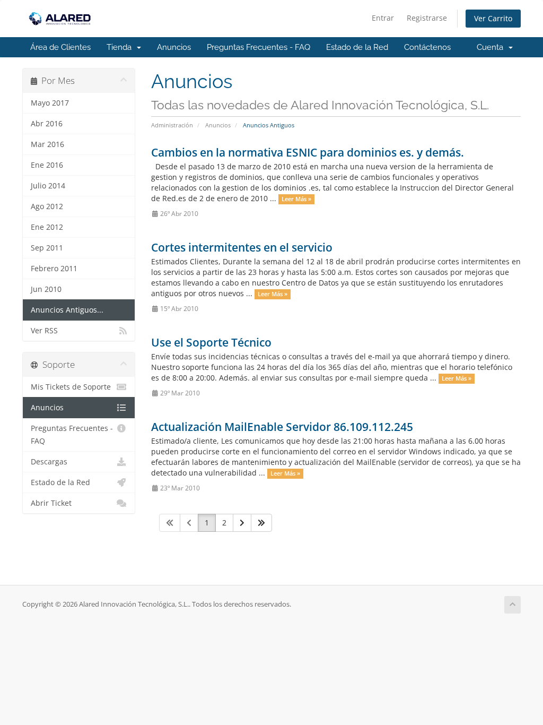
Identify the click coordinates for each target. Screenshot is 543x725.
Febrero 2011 (54, 268)
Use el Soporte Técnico (211, 342)
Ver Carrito (493, 18)
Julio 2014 (48, 186)
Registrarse (427, 18)
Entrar (383, 18)
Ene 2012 (47, 227)
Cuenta (492, 47)
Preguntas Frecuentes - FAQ (258, 47)
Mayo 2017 (50, 103)
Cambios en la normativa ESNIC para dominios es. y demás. (307, 152)
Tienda (121, 47)
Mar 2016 (47, 144)
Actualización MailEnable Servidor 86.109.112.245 (282, 426)
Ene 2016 (47, 165)
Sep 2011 (47, 248)
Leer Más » (296, 199)
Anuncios (174, 47)
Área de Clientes (60, 47)
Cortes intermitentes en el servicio (241, 247)
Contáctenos (427, 47)
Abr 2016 (47, 123)
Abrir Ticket (51, 503)
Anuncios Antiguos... (67, 310)
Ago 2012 (47, 206)
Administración (172, 125)
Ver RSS (44, 330)
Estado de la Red (357, 47)
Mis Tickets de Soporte (71, 387)
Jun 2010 (46, 289)
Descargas (49, 462)
